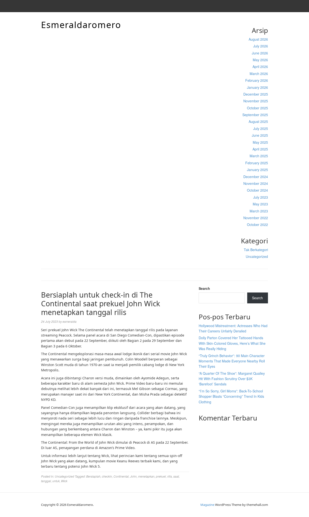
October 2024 (257, 190)
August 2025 (258, 121)
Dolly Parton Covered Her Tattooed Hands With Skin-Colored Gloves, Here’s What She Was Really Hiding (232, 343)
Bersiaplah (93, 476)
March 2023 (259, 211)
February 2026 (256, 80)
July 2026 (260, 46)
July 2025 (260, 128)
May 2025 (260, 142)
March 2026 (259, 73)
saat (176, 476)
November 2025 (255, 100)
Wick (64, 481)
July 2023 (260, 197)
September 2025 (255, 114)
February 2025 (256, 162)
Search (204, 288)
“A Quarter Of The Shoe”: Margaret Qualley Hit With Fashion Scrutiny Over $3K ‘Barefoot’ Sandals (232, 379)
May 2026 (260, 59)
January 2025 (257, 169)
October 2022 (257, 224)
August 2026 (258, 39)
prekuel (161, 476)
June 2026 (260, 53)
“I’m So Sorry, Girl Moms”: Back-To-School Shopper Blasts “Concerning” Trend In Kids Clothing (231, 396)
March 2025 (259, 155)
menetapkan (146, 476)
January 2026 (257, 87)
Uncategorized (257, 256)
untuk (56, 481)
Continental (121, 476)
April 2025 (260, 149)
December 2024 (255, 176)
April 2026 (260, 66)
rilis (169, 476)
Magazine (207, 504)
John (133, 476)
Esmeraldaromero (81, 25)
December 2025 (255, 94)
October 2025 (257, 107)
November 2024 (255, 183)
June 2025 (260, 135)
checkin (107, 476)
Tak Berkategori (256, 249)
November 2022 (255, 217)
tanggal (46, 481)
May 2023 (260, 204)
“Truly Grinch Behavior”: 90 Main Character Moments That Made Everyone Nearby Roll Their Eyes (232, 361)
